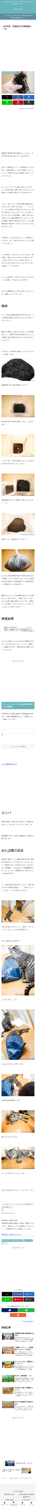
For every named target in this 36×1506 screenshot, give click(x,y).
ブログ (5, 1243)
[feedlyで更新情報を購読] (26, 1310)
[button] (29, 102)
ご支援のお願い (9, 1500)
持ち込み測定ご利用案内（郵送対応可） (26, 1496)
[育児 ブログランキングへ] (7, 1210)
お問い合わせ (27, 1500)
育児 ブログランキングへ (8, 1213)
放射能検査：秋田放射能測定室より (13, 1240)
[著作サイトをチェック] (10, 1310)
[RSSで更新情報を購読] (18, 1315)
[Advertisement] (18, 50)
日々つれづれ (28, 1240)
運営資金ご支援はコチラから (12, 1234)
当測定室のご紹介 (9, 1494)
